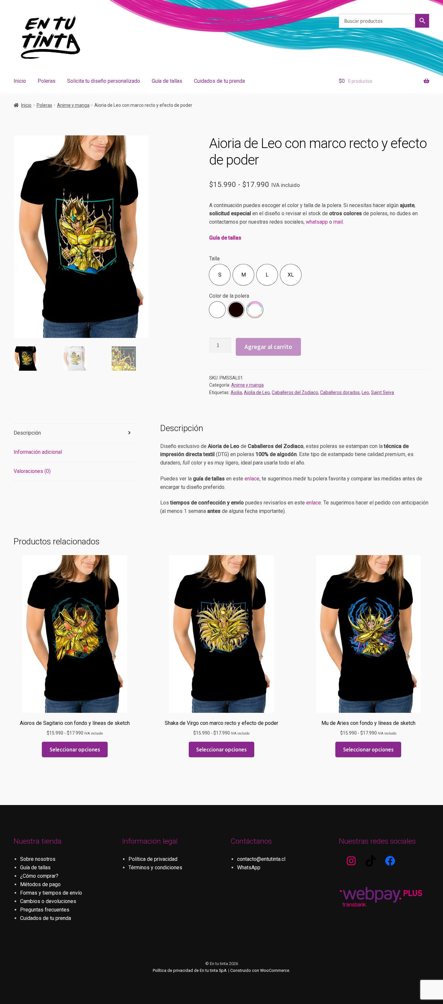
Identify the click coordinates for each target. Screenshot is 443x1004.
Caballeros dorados (340, 392)
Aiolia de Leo (257, 392)
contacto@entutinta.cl (261, 859)
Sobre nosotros (37, 859)
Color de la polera (229, 296)
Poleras (46, 81)
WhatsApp (248, 867)
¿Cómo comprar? (39, 876)
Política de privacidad (152, 859)
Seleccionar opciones (75, 749)
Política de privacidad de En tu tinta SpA (190, 970)
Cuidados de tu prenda (219, 81)
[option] (219, 274)
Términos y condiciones (155, 867)
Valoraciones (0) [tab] (32, 471)
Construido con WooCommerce (259, 970)
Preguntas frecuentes (44, 910)
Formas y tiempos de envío (51, 893)
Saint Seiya (382, 392)
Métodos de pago (40, 884)
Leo (365, 392)
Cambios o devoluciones (48, 901)
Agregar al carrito (268, 347)
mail (338, 222)
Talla (214, 258)
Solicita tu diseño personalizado (103, 81)
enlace (252, 479)
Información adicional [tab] (38, 452)
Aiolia (236, 392)
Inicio (20, 81)
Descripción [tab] (27, 433)
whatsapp (317, 222)
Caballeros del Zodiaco (295, 392)
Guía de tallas (167, 81)
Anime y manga (73, 105)
